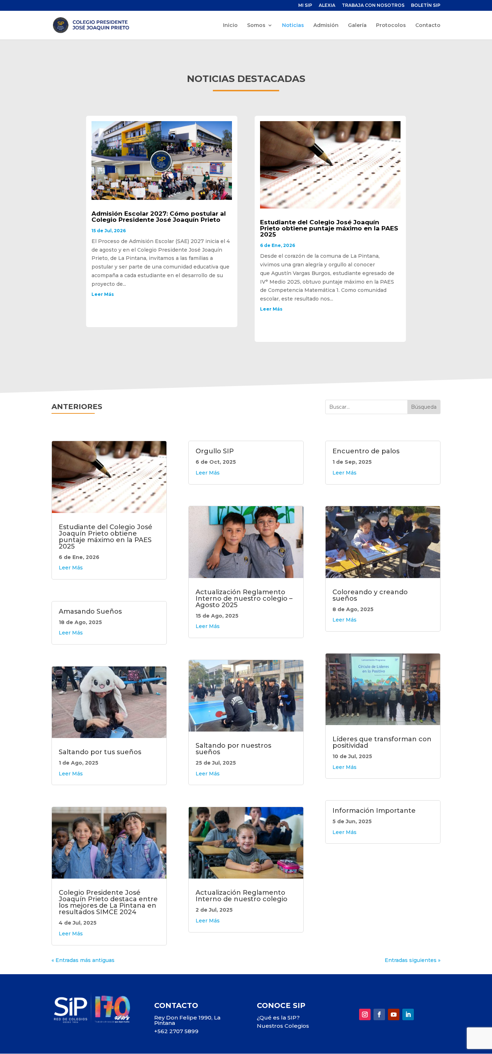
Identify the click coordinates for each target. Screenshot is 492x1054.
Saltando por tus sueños (100, 752)
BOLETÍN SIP (425, 5)
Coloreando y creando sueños (370, 595)
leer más (102, 294)
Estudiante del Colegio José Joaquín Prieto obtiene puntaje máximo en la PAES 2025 (329, 228)
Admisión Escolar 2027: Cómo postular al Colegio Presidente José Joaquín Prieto (158, 216)
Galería (357, 25)
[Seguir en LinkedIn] (408, 1014)
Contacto (427, 25)
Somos (256, 25)
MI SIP (305, 5)
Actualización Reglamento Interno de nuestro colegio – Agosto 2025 (244, 598)
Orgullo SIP (215, 451)
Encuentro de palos (365, 451)
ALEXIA (327, 5)
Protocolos (391, 25)
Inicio (230, 25)
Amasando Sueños (90, 611)
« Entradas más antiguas (83, 960)
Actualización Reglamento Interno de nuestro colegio (241, 896)
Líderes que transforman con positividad (381, 742)
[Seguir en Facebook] (379, 1014)
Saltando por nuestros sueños (233, 749)
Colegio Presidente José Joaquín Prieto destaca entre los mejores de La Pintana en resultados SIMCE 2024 (108, 902)
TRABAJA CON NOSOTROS (373, 5)
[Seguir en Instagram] (365, 1014)
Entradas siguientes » (412, 960)
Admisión (326, 25)
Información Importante (374, 811)
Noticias (293, 25)
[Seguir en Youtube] (393, 1014)
